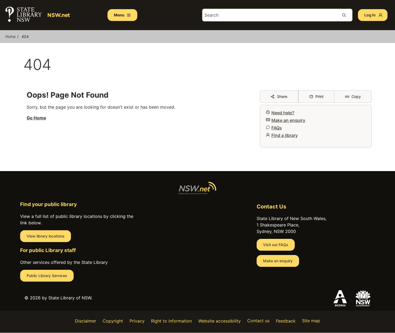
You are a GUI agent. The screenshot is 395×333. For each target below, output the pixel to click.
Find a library (284, 135)
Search (346, 15)
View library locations (45, 236)
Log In (370, 15)
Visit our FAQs (275, 244)
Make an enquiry (288, 120)
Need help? (282, 112)
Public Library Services (47, 275)
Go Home (36, 118)
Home (10, 36)
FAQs (276, 127)
